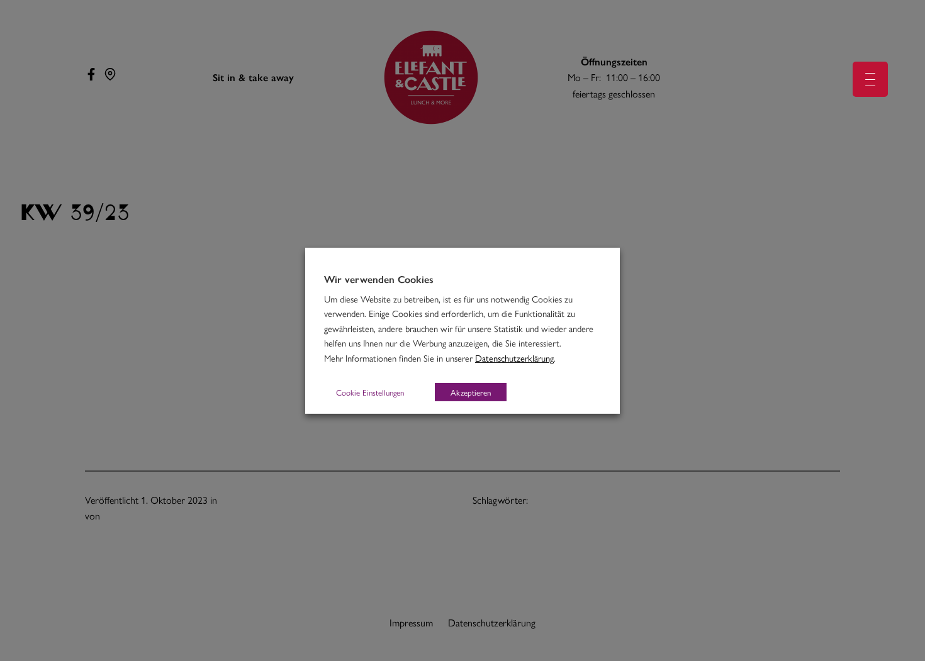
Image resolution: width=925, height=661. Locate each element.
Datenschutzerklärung (514, 357)
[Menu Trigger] (870, 79)
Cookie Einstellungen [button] (370, 392)
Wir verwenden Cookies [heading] (379, 279)
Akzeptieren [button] (471, 392)
